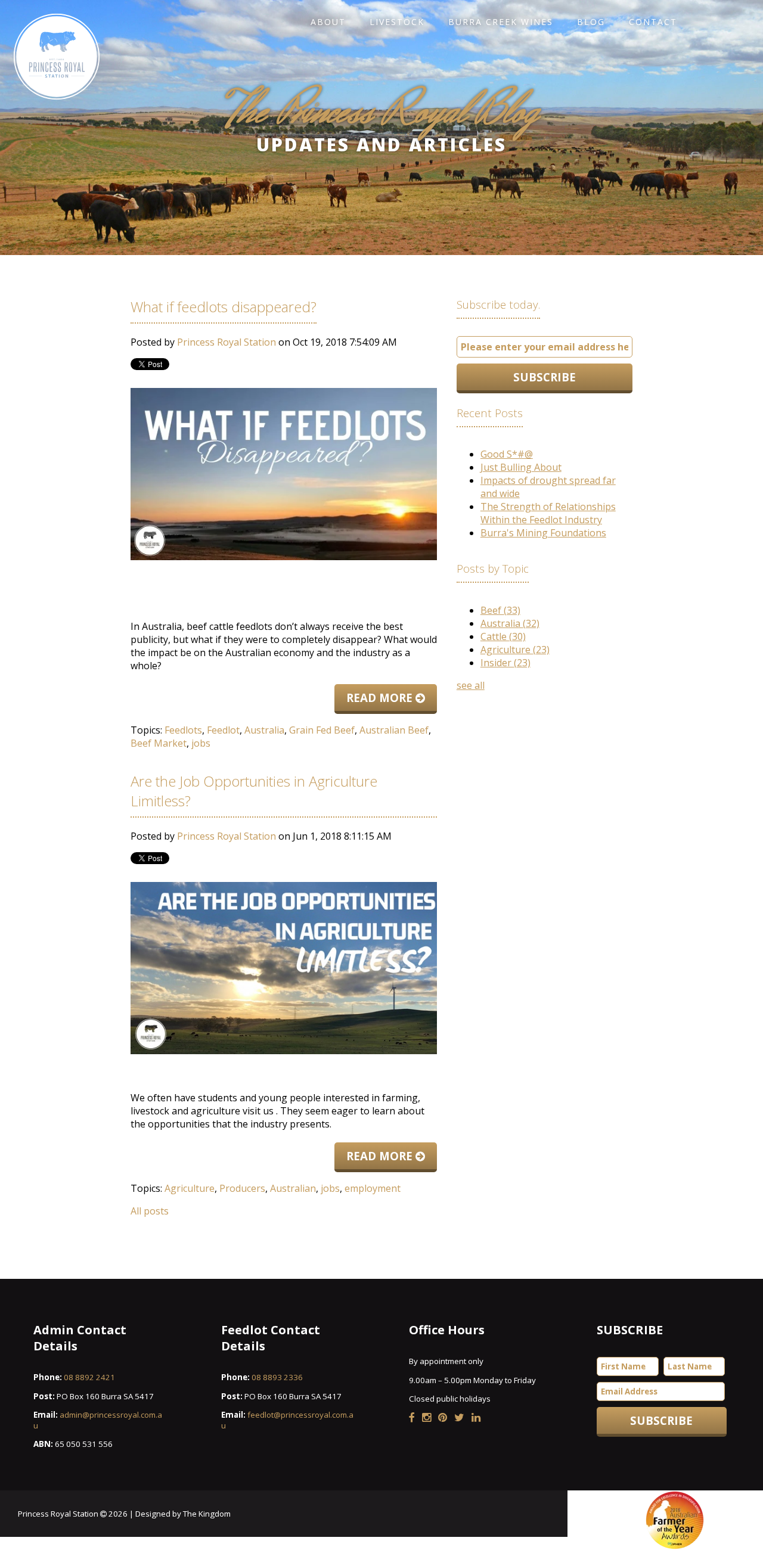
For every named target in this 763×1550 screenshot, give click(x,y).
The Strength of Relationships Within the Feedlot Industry (548, 513)
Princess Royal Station (226, 342)
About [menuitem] (328, 21)
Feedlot (223, 730)
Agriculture (190, 1188)
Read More (380, 697)
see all (471, 685)
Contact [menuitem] (653, 21)
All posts (150, 1210)
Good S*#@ (506, 454)
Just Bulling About (521, 467)
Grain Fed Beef (322, 730)
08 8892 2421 (89, 1377)
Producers (242, 1188)
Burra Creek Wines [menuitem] (500, 21)
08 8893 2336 (277, 1377)
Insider (505, 662)
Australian (293, 1188)
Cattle (503, 636)
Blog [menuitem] (591, 21)
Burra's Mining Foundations (543, 532)
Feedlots (183, 730)
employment (373, 1188)
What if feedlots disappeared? (224, 306)
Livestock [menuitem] (397, 21)
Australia (264, 730)
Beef (500, 610)
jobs (200, 743)
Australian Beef (394, 730)
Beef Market (159, 743)
